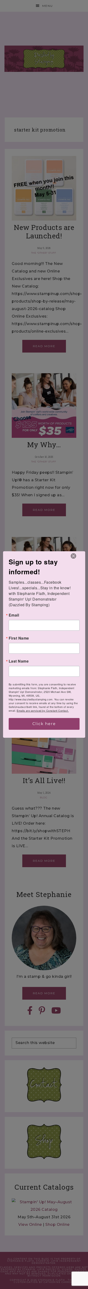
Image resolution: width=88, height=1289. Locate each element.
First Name (19, 638)
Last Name (19, 661)
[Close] (73, 556)
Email (14, 615)
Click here (44, 724)
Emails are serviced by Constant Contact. (43, 710)
